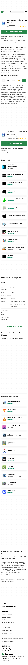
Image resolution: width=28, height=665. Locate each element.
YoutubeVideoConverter (17, 21)
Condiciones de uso (7, 633)
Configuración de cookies (8, 641)
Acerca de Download (7, 614)
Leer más (18, 51)
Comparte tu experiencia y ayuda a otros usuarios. (14, 41)
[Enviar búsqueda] (11, 12)
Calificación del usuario (12, 27)
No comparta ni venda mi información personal (13, 638)
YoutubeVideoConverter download (10, 338)
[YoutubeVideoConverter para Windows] (3, 23)
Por (11, 25)
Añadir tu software (6, 617)
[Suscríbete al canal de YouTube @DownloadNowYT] (9, 649)
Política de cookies (6, 636)
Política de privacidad (7, 630)
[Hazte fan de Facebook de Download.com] (3, 649)
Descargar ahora (15, 32)
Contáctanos (5, 620)
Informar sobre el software (15, 326)
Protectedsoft (6, 554)
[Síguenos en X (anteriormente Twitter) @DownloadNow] (6, 649)
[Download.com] (5, 12)
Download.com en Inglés (8, 622)
